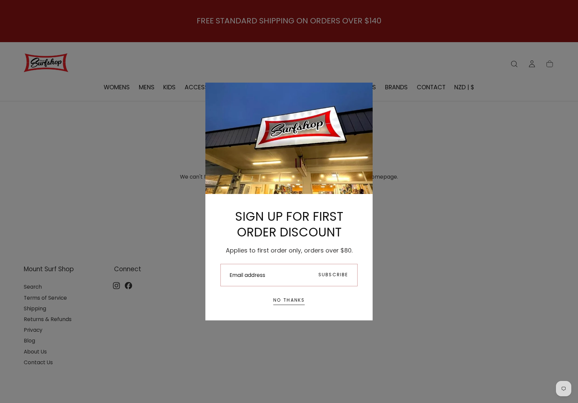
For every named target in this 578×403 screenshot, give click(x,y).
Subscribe (333, 275)
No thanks (289, 300)
